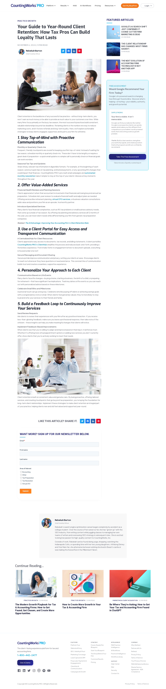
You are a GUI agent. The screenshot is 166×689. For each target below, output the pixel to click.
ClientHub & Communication (76, 667)
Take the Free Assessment (127, 157)
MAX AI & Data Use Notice (139, 664)
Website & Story (76, 648)
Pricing (98, 6)
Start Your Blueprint (97, 650)
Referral (134, 651)
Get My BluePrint (130, 6)
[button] (51, 5)
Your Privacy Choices (138, 661)
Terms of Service (137, 658)
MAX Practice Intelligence (115, 646)
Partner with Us (136, 648)
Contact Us (115, 673)
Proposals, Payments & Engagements (79, 662)
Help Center (115, 664)
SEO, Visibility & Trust (78, 651)
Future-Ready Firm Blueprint (97, 646)
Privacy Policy (136, 654)
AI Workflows (85, 6)
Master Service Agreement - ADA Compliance (137, 669)
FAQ (112, 667)
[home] (27, 5)
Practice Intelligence (118, 654)
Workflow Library (117, 657)
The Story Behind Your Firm (98, 655)
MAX (75, 6)
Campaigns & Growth (78, 672)
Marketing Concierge (78, 654)
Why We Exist (135, 645)
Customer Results (97, 659)
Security (114, 670)
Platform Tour (75, 645)
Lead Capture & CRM (78, 658)
